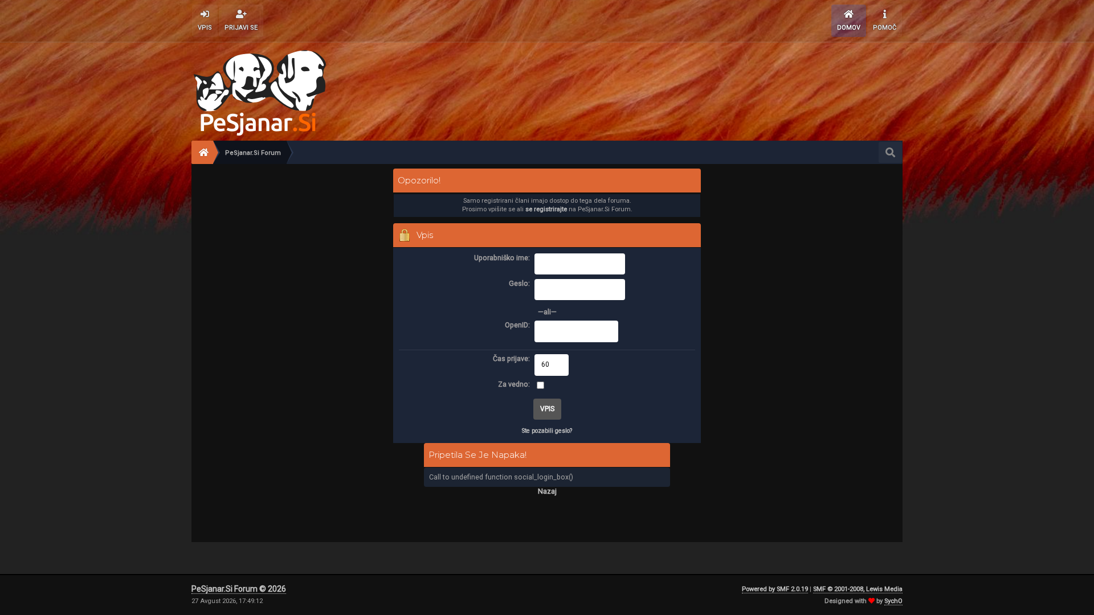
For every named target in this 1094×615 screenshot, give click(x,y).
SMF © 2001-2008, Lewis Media (858, 589)
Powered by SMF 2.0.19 (775, 589)
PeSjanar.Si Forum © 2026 (238, 588)
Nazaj (547, 491)
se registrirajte (546, 209)
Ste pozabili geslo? (547, 430)
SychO (893, 601)
